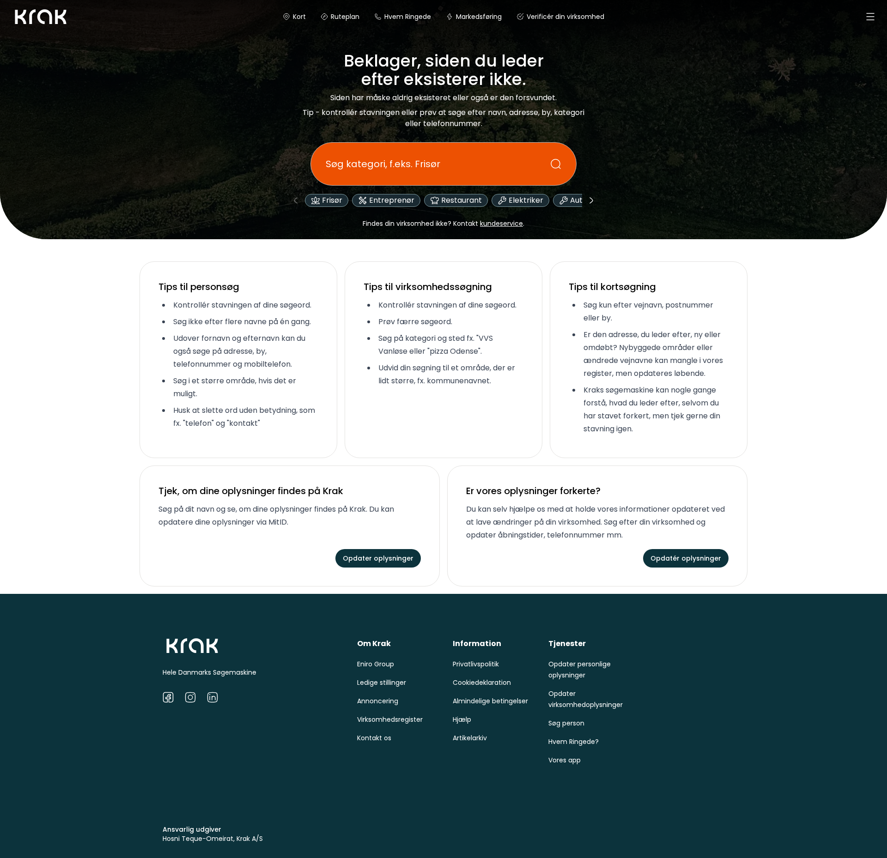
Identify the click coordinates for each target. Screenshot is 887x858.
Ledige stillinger (381, 682)
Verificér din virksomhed (565, 16)
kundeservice (501, 223)
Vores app (564, 760)
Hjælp (462, 719)
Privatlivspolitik (476, 664)
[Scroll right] (591, 200)
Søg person (566, 723)
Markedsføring (479, 16)
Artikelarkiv (470, 738)
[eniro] (22, 16)
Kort (299, 16)
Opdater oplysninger (378, 558)
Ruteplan (345, 16)
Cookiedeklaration (482, 682)
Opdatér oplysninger (685, 558)
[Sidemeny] (870, 16)
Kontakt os (374, 738)
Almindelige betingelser (490, 701)
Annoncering (377, 701)
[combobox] (438, 163)
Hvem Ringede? (573, 741)
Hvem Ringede (407, 16)
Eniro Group (375, 664)
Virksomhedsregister (390, 719)
